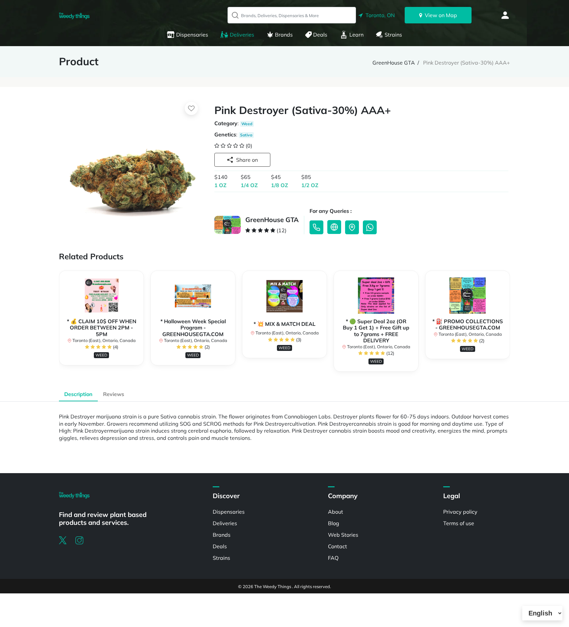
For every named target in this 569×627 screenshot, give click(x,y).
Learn (356, 34)
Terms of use (458, 523)
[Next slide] (510, 324)
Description (78, 394)
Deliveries (242, 34)
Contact (337, 546)
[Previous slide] (59, 324)
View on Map (439, 15)
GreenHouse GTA (393, 62)
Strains (393, 34)
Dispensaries (192, 34)
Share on (247, 160)
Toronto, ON (379, 15)
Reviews (113, 394)
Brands (284, 34)
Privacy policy (460, 511)
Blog (333, 523)
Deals (320, 34)
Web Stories (343, 534)
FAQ (333, 558)
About (335, 511)
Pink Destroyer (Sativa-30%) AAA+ (466, 62)
